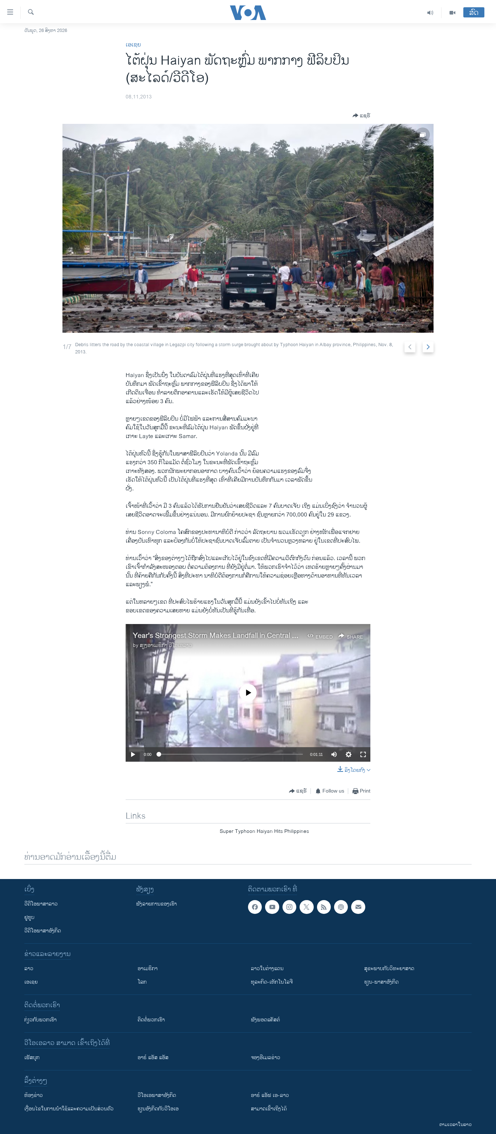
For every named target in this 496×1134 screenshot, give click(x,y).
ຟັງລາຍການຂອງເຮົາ (156, 904)
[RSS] (324, 907)
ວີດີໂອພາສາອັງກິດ (42, 931)
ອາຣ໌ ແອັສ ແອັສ (153, 1057)
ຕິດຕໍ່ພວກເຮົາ (151, 1020)
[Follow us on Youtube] (272, 907)
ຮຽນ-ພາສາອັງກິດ (381, 982)
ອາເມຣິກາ (148, 968)
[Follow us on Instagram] (289, 907)
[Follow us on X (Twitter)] (306, 907)
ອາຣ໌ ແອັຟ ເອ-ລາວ (270, 1095)
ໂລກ (142, 982)
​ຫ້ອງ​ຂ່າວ (33, 1095)
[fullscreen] (363, 754)
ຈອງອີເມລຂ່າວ (265, 1057)
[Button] (361, 115)
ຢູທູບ (29, 917)
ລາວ (28, 968)
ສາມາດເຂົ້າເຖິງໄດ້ (269, 1109)
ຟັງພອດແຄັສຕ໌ (265, 1020)
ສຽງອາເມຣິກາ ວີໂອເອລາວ (166, 645)
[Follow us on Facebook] (255, 907)
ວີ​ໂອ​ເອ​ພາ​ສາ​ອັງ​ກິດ (157, 1095)
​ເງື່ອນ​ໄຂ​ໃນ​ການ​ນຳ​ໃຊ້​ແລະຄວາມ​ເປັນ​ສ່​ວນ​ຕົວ (69, 1109)
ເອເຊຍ (133, 45)
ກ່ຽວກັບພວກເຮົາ (40, 1020)
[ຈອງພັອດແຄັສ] (358, 907)
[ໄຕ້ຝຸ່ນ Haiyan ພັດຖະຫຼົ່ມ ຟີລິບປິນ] (248, 228)
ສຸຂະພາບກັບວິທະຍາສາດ (389, 968)
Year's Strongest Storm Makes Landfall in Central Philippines (229, 636)
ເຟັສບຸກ (32, 1057)
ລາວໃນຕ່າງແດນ (267, 968)
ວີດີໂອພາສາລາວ (41, 904)
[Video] (452, 12)
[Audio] (430, 12)
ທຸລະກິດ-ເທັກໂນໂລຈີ (272, 982)
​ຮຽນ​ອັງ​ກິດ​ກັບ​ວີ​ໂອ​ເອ (158, 1109)
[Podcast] (341, 907)
